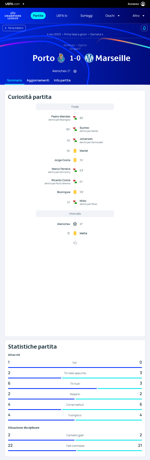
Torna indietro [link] (15, 28)
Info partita (62, 80)
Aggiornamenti (38, 80)
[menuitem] (39, 15)
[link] (38, 15)
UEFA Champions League (13, 15)
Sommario (14, 80)
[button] (112, 15)
